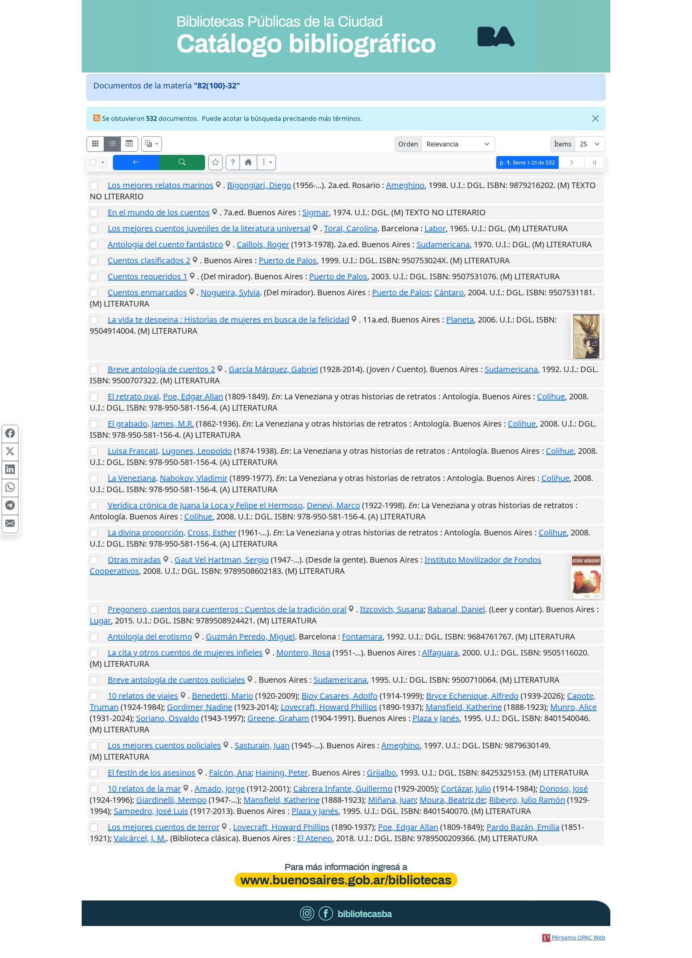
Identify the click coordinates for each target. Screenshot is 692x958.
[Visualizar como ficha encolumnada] (112, 144)
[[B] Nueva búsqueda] (182, 162)
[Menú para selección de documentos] (103, 162)
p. (527, 162)
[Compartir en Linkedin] (10, 470)
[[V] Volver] (136, 162)
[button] (233, 162)
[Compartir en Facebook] (10, 434)
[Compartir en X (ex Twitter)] (10, 452)
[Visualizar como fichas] (95, 144)
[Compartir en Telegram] (10, 506)
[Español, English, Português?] (151, 144)
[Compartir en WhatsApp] (10, 488)
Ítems (562, 144)
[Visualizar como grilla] (129, 144)
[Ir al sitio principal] (346, 36)
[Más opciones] (266, 162)
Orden (408, 144)
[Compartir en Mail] (10, 524)
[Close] (595, 118)
